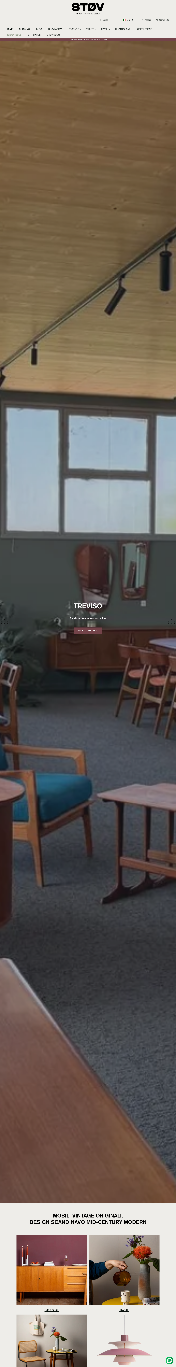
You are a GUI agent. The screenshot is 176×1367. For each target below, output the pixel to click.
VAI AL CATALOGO (88, 630)
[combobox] (109, 20)
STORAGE (52, 1310)
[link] (73, 29)
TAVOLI (124, 1310)
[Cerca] (101, 20)
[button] (4, 622)
